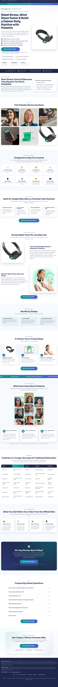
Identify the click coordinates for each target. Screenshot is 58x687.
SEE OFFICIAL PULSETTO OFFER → (29, 220)
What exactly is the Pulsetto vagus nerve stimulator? (21, 588)
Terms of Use (29, 674)
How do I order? (12, 615)
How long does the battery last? (16, 591)
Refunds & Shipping (41, 674)
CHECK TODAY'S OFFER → (10, 49)
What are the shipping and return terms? (18, 607)
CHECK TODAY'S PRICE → (29, 561)
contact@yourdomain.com (16, 672)
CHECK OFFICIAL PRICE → (29, 645)
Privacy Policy (23, 674)
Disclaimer (35, 674)
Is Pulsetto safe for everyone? (16, 611)
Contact (17, 674)
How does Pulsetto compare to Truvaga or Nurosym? (21, 599)
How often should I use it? (15, 595)
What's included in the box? (15, 603)
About (14, 674)
